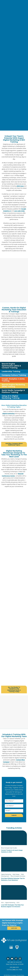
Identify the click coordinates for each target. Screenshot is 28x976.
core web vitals (19, 211)
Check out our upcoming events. (12, 552)
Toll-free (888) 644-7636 (14, 969)
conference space (7, 607)
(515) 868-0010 (14, 967)
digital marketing (8, 413)
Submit (14, 815)
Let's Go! (14, 928)
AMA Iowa (20, 186)
